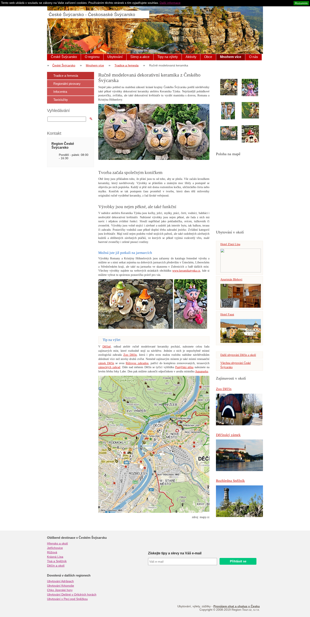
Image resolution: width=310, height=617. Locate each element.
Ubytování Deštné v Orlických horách (71, 594)
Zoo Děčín (224, 389)
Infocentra (60, 91)
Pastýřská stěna (184, 367)
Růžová (52, 552)
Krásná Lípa (55, 556)
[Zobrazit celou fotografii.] (232, 87)
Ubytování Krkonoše (60, 585)
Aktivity (191, 57)
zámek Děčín (106, 363)
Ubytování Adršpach (60, 581)
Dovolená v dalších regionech (68, 575)
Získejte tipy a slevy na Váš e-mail (174, 553)
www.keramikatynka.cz (186, 270)
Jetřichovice (55, 548)
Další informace (170, 2)
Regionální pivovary (67, 83)
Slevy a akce (140, 57)
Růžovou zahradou (137, 363)
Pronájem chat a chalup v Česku (236, 606)
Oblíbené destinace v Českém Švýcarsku (77, 537)
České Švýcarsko (64, 57)
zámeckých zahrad (109, 367)
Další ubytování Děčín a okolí (238, 355)
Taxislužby (60, 99)
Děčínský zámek (228, 435)
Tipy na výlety (167, 57)
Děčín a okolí (56, 565)
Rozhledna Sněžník (230, 481)
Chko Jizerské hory (60, 590)
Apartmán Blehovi (231, 279)
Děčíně (106, 346)
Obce (208, 57)
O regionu (92, 57)
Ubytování (115, 57)
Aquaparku (201, 371)
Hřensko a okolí (57, 543)
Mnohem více (230, 57)
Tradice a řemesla (127, 65)
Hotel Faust (227, 314)
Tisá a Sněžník (57, 561)
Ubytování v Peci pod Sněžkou (67, 599)
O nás (253, 57)
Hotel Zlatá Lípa (230, 244)
